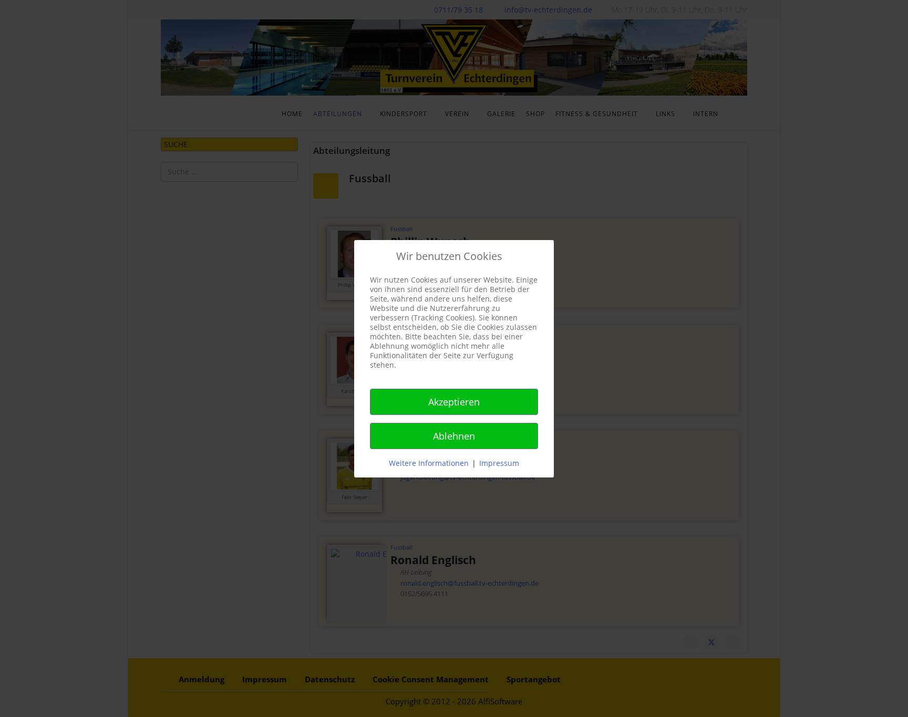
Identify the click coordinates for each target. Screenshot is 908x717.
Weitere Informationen (429, 463)
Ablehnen (454, 436)
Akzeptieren (454, 402)
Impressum (499, 463)
